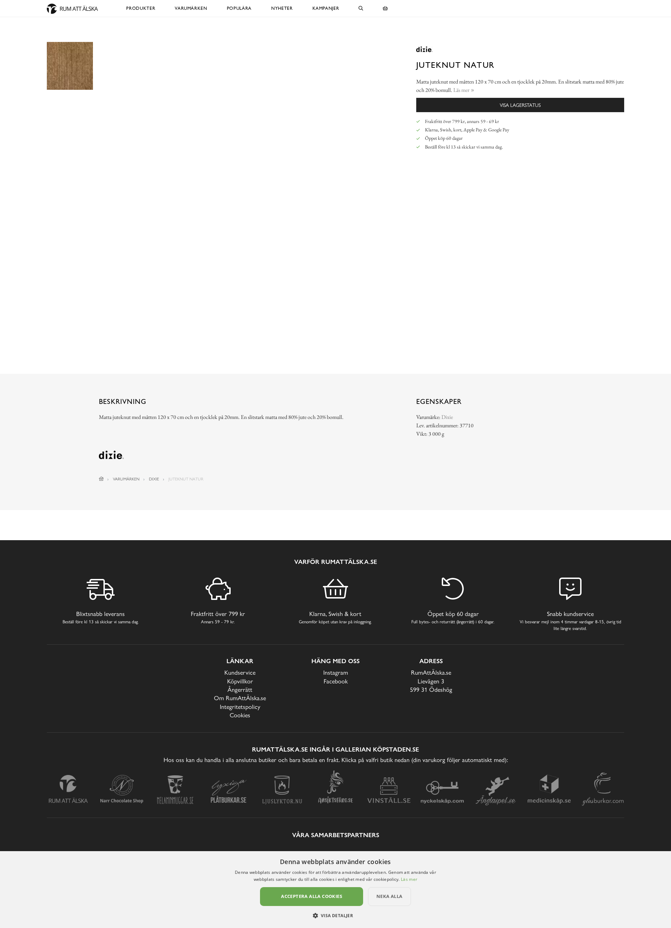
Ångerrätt (240, 689)
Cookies (240, 715)
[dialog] (335, 889)
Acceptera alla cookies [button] (311, 896)
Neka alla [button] (389, 896)
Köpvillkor (240, 681)
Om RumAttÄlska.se (240, 698)
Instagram (335, 672)
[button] (335, 915)
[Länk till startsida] (101, 479)
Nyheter (282, 8)
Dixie (447, 417)
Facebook (336, 681)
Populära (239, 8)
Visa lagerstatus (520, 105)
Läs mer (409, 879)
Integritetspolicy (240, 706)
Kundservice (239, 672)
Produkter (140, 8)
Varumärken (191, 8)
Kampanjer (325, 8)
